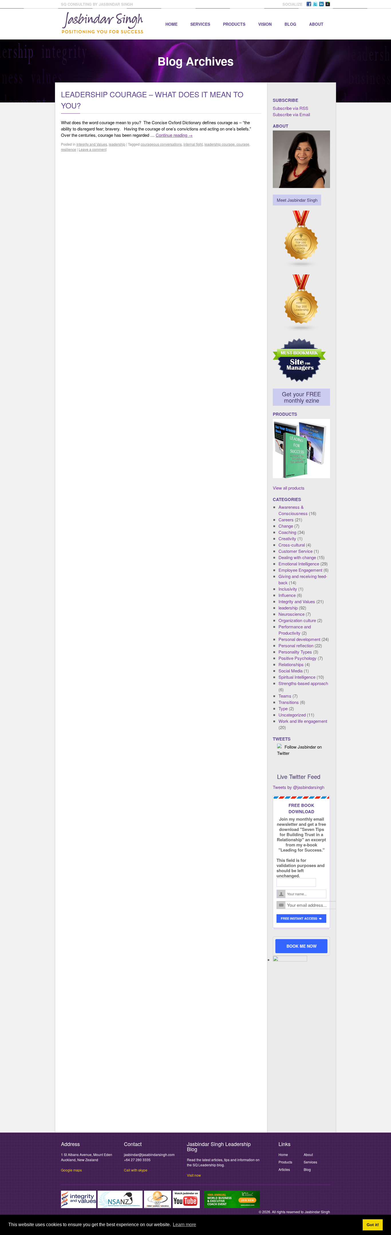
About (316, 24)
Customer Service (296, 551)
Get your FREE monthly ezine (301, 397)
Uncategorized (292, 715)
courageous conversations (161, 144)
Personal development (299, 639)
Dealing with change (297, 557)
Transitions (289, 702)
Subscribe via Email (291, 114)
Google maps (71, 1169)
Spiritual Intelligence (297, 677)
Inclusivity (288, 589)
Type (283, 708)
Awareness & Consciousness (293, 510)
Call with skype (135, 1169)
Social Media (291, 671)
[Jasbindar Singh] (102, 31)
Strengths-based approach (303, 683)
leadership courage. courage (226, 144)
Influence (287, 595)
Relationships (291, 664)
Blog (290, 24)
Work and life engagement (303, 721)
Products (234, 24)
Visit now (194, 1175)
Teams (285, 696)
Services (200, 24)
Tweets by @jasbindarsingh (298, 787)
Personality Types (295, 652)
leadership (117, 144)
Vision (265, 24)
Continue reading (174, 135)
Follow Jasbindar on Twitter (299, 750)
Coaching (287, 532)
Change (286, 526)
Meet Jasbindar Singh (297, 200)
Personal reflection (296, 645)
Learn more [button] (184, 1224)
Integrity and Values (91, 144)
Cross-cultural (292, 545)
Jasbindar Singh (317, 1211)
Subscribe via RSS (290, 108)
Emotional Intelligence (299, 564)
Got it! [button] (373, 1224)
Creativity (287, 538)
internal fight (193, 144)
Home (171, 24)
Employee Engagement (300, 570)
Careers (286, 519)
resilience (68, 149)
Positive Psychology (298, 658)
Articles (284, 1169)
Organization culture (297, 620)
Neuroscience (292, 614)
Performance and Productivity (295, 630)
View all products (289, 488)
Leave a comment (92, 149)
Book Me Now (302, 946)
